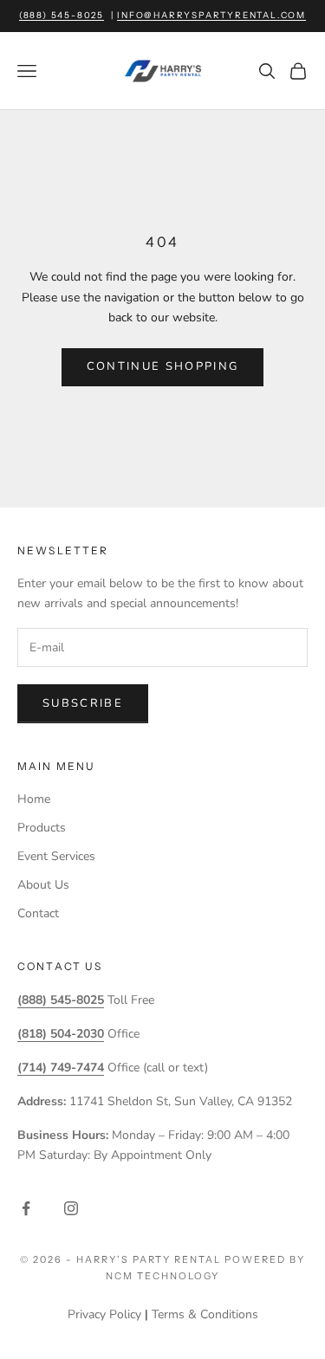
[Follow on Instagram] (71, 1208)
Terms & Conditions (205, 1314)
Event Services (56, 856)
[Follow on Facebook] (26, 1208)
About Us (43, 885)
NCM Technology (162, 1276)
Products (41, 827)
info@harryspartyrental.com (211, 15)
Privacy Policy (104, 1314)
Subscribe (82, 703)
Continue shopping (163, 366)
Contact (38, 913)
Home (33, 799)
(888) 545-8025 (61, 15)
